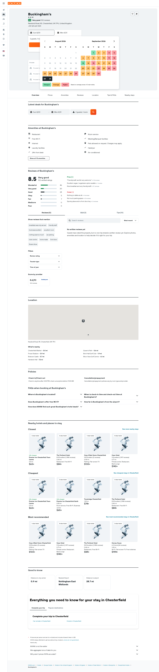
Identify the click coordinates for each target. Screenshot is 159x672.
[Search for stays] (3, 14)
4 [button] (55, 58)
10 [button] (50, 63)
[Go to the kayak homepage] (14, 3)
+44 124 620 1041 (34, 26)
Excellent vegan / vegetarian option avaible (84, 183)
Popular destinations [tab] (55, 608)
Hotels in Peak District (94, 665)
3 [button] (50, 58)
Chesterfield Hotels (123, 665)
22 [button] (76, 68)
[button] (3, 3)
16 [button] (45, 68)
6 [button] (65, 58)
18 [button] (55, 68)
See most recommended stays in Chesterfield (122, 517)
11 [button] (55, 63)
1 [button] (93, 53)
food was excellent (35, 230)
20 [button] (65, 68)
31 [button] (50, 79)
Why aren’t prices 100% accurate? (43, 654)
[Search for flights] (3, 10)
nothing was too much (36, 235)
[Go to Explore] (3, 34)
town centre (33, 239)
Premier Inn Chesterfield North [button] (67, 501)
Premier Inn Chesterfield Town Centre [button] (39, 458)
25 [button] (55, 73)
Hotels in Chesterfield (74, 621)
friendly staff (53, 225)
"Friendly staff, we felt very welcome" (83, 180)
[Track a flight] (3, 39)
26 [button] (60, 73)
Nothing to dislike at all (78, 195)
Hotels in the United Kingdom (63, 665)
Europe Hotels (48, 665)
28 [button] (71, 73)
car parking (50, 235)
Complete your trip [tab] (38, 608)
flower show (33, 244)
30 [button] (45, 79)
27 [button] (66, 73)
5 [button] (60, 58)
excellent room (49, 230)
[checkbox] (39, 281)
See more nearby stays (130, 429)
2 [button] (44, 58)
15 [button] (76, 63)
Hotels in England (80, 665)
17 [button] (50, 68)
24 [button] (50, 73)
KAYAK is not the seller (38, 646)
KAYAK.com (31, 665)
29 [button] (76, 73)
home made (44, 239)
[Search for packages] (3, 23)
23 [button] (45, 73)
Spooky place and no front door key (82, 201)
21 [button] (71, 68)
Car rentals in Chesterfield (41, 621)
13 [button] (65, 63)
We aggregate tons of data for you (43, 650)
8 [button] (75, 58)
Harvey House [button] (116, 543)
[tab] (46, 212)
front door (53, 239)
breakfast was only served (37, 225)
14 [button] (71, 63)
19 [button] (60, 68)
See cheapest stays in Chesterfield (126, 473)
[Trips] (3, 45)
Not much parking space (79, 198)
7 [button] (70, 58)
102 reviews (45, 20)
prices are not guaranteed (71, 640)
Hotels (39, 665)
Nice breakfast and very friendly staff (83, 186)
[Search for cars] (3, 19)
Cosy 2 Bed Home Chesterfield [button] (95, 455)
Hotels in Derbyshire (109, 665)
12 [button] (60, 63)
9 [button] (44, 63)
